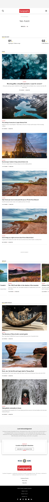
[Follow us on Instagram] (23, 499)
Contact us (24, 496)
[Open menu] (46, 11)
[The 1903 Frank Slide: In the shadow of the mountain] (24, 279)
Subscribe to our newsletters (24, 449)
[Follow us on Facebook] (17, 499)
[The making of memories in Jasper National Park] (24, 112)
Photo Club (24, 480)
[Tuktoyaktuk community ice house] (24, 397)
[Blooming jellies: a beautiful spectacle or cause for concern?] (24, 73)
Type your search (24, 16)
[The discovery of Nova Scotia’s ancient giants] (24, 323)
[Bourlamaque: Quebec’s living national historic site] (24, 151)
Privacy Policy (24, 493)
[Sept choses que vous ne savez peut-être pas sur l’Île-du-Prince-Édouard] (24, 189)
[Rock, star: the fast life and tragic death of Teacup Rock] (24, 360)
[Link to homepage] (24, 11)
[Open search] (3, 11)
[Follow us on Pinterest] (26, 499)
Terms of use (24, 491)
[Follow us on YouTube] (28, 499)
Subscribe (24, 482)
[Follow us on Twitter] (20, 499)
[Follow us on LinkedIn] (31, 499)
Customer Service (24, 478)
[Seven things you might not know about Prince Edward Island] (24, 226)
